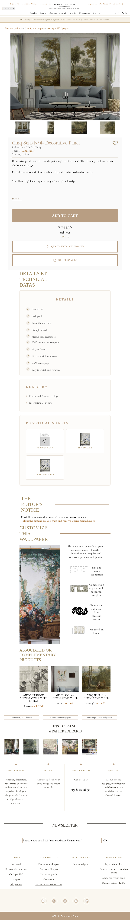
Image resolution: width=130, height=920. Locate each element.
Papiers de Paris (14, 28)
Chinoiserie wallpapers (60, 717)
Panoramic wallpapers (48, 864)
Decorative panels (58, 13)
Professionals (115, 4)
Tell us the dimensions (34, 520)
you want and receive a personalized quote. (71, 520)
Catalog (33, 13)
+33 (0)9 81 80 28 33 (11, 4)
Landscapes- (29, 150)
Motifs (73, 13)
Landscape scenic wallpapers (99, 717)
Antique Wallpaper (58, 28)
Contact (34, 4)
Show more (17, 198)
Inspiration (93, 4)
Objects (96, 13)
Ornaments (84, 13)
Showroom (25, 4)
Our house (103, 4)
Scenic (43, 13)
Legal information (113, 864)
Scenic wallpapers (35, 28)
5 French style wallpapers (21, 717)
